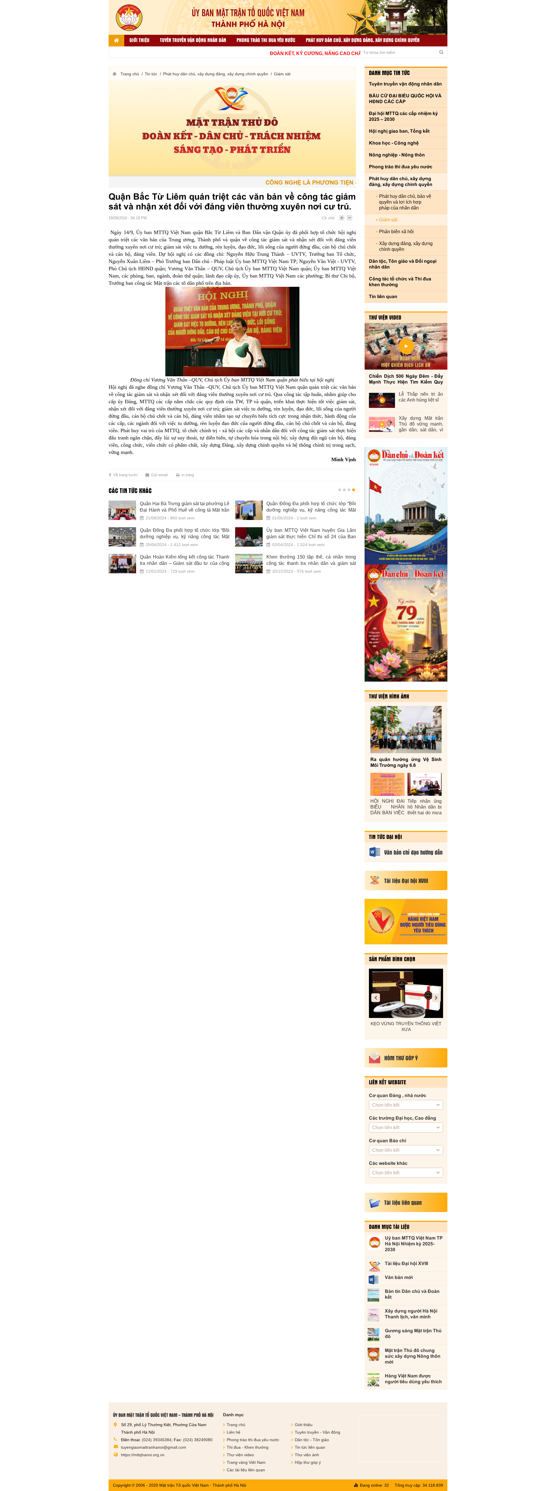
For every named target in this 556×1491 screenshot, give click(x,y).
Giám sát (282, 74)
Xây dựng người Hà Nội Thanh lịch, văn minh (411, 1313)
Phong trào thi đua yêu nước (266, 40)
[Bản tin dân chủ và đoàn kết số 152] (406, 506)
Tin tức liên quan (310, 1447)
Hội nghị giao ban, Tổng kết (399, 131)
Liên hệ (233, 1432)
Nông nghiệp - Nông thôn (397, 154)
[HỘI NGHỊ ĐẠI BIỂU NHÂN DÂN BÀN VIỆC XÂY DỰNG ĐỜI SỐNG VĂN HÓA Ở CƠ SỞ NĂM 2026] (387, 784)
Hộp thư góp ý (308, 1462)
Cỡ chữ (328, 218)
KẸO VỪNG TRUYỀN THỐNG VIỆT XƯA (406, 1026)
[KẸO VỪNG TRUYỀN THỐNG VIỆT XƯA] (406, 993)
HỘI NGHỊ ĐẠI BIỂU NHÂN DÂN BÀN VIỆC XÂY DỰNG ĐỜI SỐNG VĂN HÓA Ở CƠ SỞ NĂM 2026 (387, 807)
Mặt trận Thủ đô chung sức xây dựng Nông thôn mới (412, 1356)
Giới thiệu (139, 40)
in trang (188, 475)
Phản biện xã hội (396, 231)
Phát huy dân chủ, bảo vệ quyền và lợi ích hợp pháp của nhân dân (405, 202)
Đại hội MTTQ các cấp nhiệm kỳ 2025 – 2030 (403, 116)
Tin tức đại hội (385, 836)
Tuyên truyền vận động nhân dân (193, 40)
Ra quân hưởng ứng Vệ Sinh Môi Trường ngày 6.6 (406, 762)
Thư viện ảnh (307, 1454)
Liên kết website (387, 1082)
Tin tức (151, 74)
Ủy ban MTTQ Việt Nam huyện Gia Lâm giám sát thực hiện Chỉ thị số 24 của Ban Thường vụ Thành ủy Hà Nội (264, 534)
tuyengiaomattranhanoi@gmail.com (153, 1447)
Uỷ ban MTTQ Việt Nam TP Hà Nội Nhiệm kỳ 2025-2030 (414, 1243)
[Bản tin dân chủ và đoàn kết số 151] (406, 623)
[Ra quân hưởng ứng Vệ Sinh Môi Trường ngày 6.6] (406, 729)
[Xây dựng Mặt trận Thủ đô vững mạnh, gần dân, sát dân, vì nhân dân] (382, 424)
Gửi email (159, 475)
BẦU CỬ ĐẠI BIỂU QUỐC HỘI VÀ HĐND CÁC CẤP (405, 98)
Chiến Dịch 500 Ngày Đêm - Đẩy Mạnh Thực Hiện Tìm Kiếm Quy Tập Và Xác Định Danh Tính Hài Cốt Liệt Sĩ (406, 379)
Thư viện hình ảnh (389, 696)
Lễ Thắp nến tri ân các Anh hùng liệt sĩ (421, 397)
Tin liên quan (383, 296)
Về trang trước (125, 475)
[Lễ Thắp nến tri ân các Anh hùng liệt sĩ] (382, 400)
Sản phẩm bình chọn (392, 959)
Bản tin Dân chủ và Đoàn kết (412, 1294)
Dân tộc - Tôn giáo (312, 1439)
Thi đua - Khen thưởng (247, 1447)
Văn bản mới (399, 1277)
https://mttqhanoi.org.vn (142, 1454)
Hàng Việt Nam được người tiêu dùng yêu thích (413, 1378)
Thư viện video (385, 317)
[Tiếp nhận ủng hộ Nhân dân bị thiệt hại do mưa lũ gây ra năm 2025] (424, 784)
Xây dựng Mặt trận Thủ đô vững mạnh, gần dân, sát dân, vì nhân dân (421, 424)
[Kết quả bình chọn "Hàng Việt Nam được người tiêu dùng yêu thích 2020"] (406, 921)
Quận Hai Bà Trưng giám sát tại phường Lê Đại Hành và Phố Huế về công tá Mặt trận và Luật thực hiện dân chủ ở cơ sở (137, 507)
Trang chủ (129, 74)
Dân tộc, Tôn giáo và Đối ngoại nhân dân (402, 264)
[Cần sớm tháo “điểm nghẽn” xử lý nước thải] (328, 510)
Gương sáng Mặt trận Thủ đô (413, 1333)
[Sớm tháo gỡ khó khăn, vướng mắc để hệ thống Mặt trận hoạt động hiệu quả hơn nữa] (328, 537)
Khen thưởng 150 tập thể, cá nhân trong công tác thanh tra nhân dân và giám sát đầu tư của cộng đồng (264, 560)
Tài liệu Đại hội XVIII (406, 1263)
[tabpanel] (185, 541)
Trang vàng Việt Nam (246, 1462)
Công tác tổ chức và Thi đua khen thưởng (400, 281)
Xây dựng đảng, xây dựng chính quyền (406, 246)
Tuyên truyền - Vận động (317, 1432)
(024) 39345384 (156, 1439)
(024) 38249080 (198, 1439)
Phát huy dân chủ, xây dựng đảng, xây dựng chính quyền (363, 40)
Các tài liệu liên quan (246, 1470)
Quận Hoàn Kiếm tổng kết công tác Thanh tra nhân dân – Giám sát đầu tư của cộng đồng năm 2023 (137, 560)
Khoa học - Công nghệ (394, 142)
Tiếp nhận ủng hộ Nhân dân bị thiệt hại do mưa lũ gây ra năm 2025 (424, 807)
